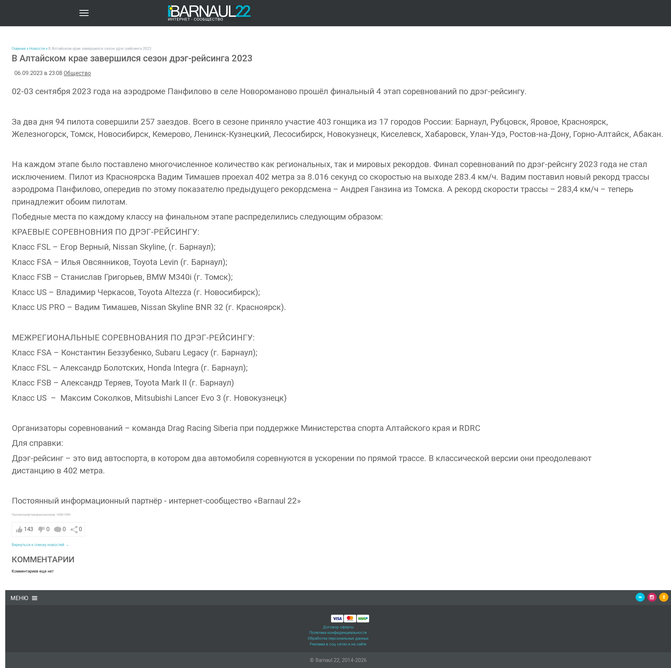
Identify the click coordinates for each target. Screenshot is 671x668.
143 (28, 529)
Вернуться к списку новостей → (40, 545)
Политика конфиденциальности (338, 632)
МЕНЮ (19, 598)
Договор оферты (338, 627)
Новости (37, 48)
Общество (77, 73)
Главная (19, 48)
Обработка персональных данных (338, 638)
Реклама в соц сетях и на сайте (338, 644)
